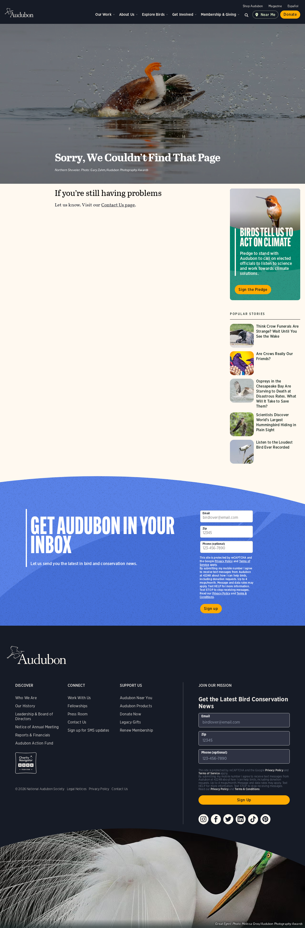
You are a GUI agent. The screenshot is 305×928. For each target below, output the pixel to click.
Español (293, 6)
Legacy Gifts (130, 722)
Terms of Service (209, 773)
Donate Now (130, 714)
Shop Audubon (253, 6)
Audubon (19, 12)
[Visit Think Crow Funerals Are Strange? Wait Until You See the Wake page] (265, 336)
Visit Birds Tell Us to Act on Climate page (265, 244)
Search (247, 14)
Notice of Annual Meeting (37, 727)
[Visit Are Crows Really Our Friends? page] (265, 363)
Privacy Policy (221, 593)
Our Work (103, 14)
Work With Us (79, 698)
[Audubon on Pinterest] (265, 819)
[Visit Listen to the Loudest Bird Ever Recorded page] (265, 452)
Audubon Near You (136, 698)
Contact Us (77, 722)
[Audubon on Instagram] (203, 819)
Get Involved (182, 14)
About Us (126, 14)
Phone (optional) (214, 543)
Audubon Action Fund (34, 743)
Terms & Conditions (247, 789)
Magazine (275, 6)
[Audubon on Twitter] (228, 819)
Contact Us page (118, 204)
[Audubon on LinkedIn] (241, 819)
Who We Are (26, 698)
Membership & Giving (218, 14)
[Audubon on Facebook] (216, 819)
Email (206, 513)
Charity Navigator (25, 763)
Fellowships (78, 706)
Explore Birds (153, 14)
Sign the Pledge (253, 289)
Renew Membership (136, 730)
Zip (205, 528)
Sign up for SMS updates (88, 730)
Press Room (78, 714)
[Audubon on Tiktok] (253, 819)
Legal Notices (76, 789)
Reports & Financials (32, 735)
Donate (290, 14)
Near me (268, 14)
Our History (25, 706)
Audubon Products (136, 706)
